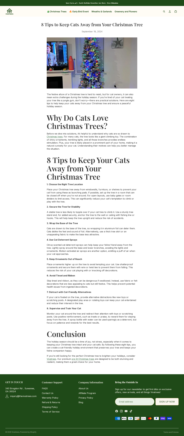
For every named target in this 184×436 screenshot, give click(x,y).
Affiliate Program (87, 393)
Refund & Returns (51, 402)
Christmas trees (55, 136)
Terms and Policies (171, 432)
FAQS (45, 388)
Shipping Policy (50, 407)
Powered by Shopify (28, 432)
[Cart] (176, 11)
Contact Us (47, 393)
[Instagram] (121, 411)
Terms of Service (51, 411)
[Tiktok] (131, 411)
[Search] (164, 11)
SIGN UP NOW (167, 401)
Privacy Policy (86, 397)
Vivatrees (51, 359)
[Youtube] (126, 411)
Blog (81, 402)
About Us (83, 388)
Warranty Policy (50, 397)
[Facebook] (116, 411)
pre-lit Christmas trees (83, 359)
